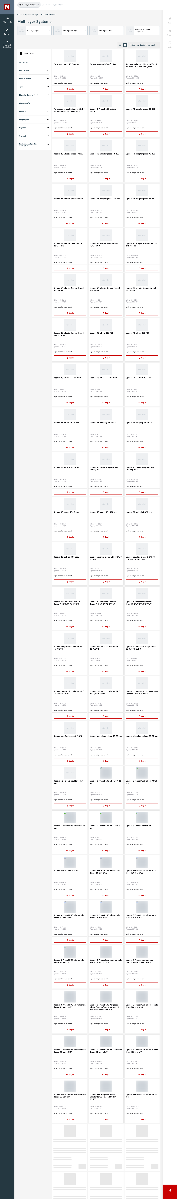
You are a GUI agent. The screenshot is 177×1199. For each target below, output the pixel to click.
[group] (122, 45)
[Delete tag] (38, 4)
